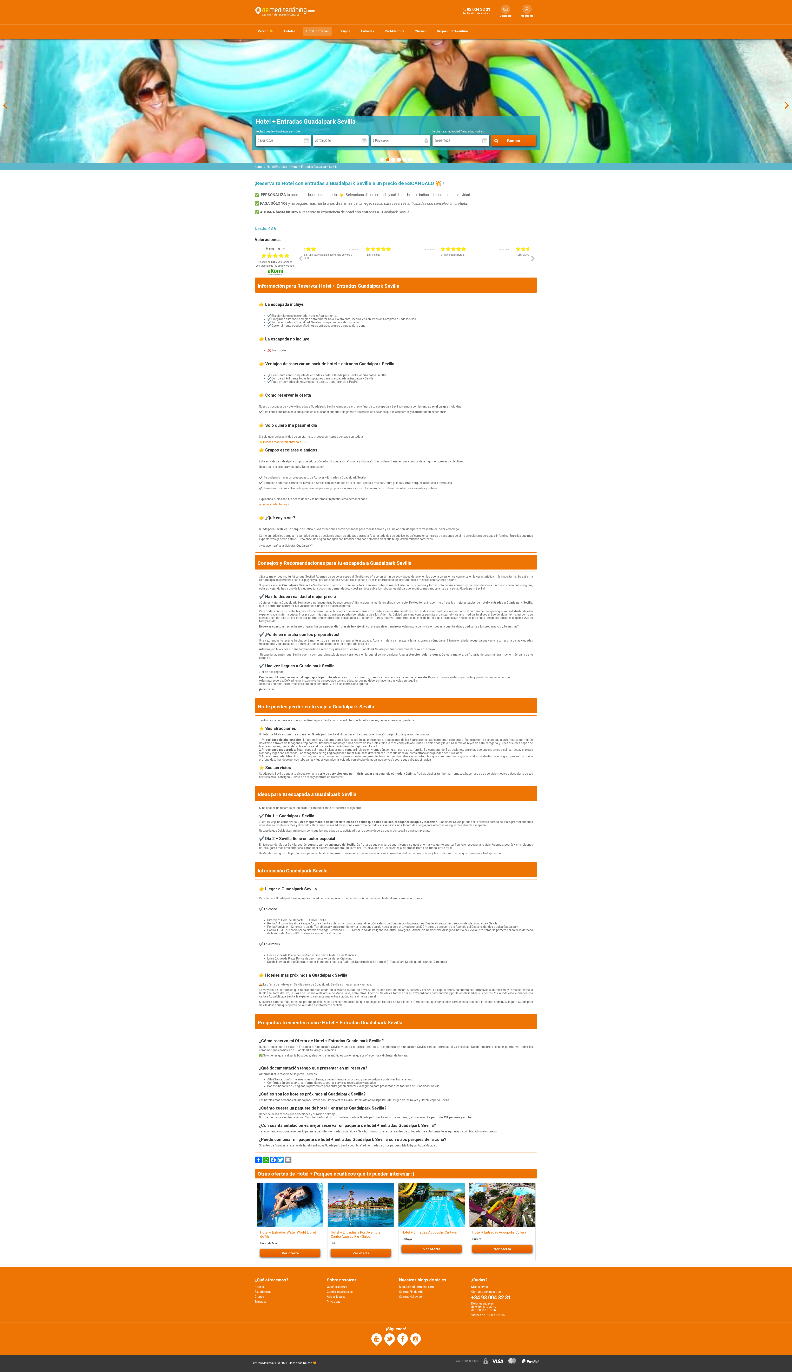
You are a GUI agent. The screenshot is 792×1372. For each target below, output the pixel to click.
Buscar (514, 140)
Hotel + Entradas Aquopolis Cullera (499, 1232)
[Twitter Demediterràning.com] (389, 1339)
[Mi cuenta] (527, 9)
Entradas (367, 31)
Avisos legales (336, 1296)
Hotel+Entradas (317, 31)
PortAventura (394, 31)
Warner (420, 31)
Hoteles (289, 31)
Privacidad (334, 1301)
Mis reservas (479, 1286)
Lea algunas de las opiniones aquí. (275, 265)
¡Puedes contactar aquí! (274, 504)
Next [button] (533, 258)
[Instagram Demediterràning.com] (415, 1339)
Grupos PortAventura (452, 31)
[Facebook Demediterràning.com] (402, 1339)
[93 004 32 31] (464, 9)
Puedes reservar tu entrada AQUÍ (284, 442)
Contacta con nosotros (486, 1291)
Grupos (344, 31)
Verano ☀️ (265, 31)
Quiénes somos (337, 1286)
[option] (341, 261)
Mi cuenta (527, 15)
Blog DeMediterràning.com (416, 1286)
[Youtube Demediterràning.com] (376, 1339)
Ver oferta (290, 1253)
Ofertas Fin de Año (411, 1291)
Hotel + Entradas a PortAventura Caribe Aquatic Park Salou (356, 1234)
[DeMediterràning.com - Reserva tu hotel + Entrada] (286, 11)
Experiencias (263, 1291)
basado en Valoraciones (275, 262)
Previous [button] (300, 258)
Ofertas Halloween (411, 1296)
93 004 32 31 (478, 9)
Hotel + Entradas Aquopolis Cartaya (429, 1232)
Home (259, 166)
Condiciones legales (340, 1291)
